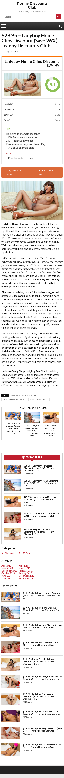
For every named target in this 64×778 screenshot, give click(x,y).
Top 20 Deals (25, 553)
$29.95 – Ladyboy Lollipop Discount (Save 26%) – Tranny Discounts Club (41, 712)
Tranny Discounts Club (32, 5)
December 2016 (9, 571)
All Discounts (20, 52)
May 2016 (6, 578)
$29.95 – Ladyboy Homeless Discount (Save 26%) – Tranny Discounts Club (13, 428)
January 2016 (25, 573)
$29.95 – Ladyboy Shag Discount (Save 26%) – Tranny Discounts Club (43, 729)
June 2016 (6, 576)
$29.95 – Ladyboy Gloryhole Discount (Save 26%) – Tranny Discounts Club (42, 677)
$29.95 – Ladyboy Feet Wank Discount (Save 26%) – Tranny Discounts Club (38, 696)
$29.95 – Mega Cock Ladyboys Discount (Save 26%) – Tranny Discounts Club (39, 531)
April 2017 (6, 566)
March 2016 (24, 568)
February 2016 (26, 571)
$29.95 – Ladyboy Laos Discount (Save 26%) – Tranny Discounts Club (51, 430)
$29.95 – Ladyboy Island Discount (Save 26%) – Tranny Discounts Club (32, 430)
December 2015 (26, 576)
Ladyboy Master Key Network (14, 399)
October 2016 (8, 573)
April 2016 (23, 566)
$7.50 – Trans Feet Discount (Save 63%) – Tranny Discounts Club (41, 514)
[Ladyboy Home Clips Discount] (22, 84)
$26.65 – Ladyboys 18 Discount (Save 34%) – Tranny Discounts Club (42, 745)
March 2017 (7, 568)
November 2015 (26, 578)
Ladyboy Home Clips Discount (23, 395)
